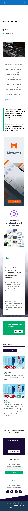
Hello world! (7, 372)
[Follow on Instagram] (11, 491)
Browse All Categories (9, 350)
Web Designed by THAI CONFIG (14, 509)
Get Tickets (18, 331)
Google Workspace (7, 99)
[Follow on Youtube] (20, 491)
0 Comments (6, 26)
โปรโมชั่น (6, 401)
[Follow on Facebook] (7, 491)
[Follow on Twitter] (16, 491)
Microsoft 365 (6, 100)
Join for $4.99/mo (14, 451)
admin (13, 29)
